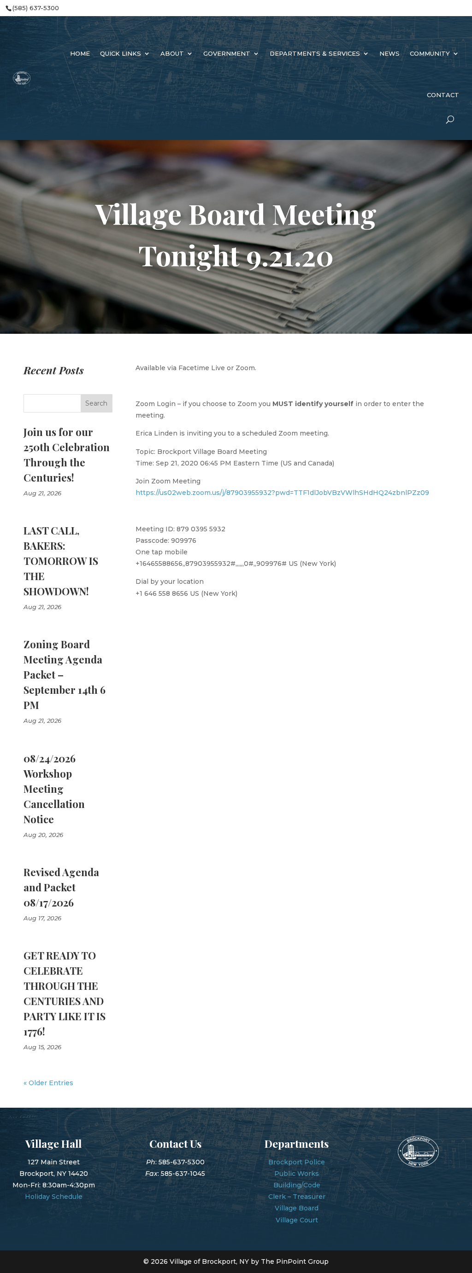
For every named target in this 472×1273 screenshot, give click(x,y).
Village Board (297, 1208)
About (172, 53)
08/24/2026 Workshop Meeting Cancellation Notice (54, 788)
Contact (443, 95)
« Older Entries (48, 1083)
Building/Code (296, 1185)
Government (226, 53)
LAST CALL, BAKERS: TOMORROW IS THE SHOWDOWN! (61, 560)
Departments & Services (315, 53)
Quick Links (120, 53)
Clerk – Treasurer (296, 1196)
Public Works (296, 1173)
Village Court (297, 1220)
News (389, 53)
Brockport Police (296, 1162)
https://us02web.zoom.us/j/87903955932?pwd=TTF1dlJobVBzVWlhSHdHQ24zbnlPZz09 (282, 492)
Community (430, 53)
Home (80, 53)
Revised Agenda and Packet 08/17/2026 (61, 887)
